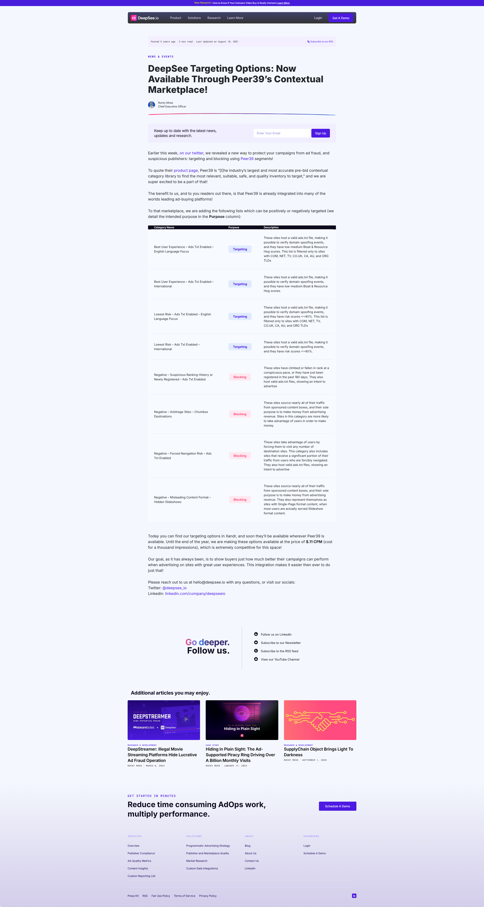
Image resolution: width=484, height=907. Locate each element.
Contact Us (252, 861)
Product (175, 18)
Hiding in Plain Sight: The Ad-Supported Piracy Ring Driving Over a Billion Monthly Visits (240, 755)
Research (214, 18)
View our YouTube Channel (280, 659)
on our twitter (191, 153)
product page (186, 170)
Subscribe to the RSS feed (279, 651)
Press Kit (133, 896)
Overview (134, 845)
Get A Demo (341, 18)
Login (318, 18)
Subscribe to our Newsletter (281, 643)
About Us (250, 853)
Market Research (196, 861)
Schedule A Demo (337, 806)
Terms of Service (184, 896)
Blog (248, 845)
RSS (145, 896)
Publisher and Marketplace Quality (207, 853)
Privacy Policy (208, 896)
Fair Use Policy (160, 896)
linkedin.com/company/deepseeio (195, 593)
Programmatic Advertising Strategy (208, 845)
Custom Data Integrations (202, 868)
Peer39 (247, 158)
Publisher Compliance (141, 853)
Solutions (194, 18)
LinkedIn (250, 868)
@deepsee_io (174, 588)
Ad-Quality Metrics (139, 861)
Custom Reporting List (141, 876)
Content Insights (138, 868)
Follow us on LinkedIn (276, 634)
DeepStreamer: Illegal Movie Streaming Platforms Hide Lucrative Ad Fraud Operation (162, 755)
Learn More (283, 3)
